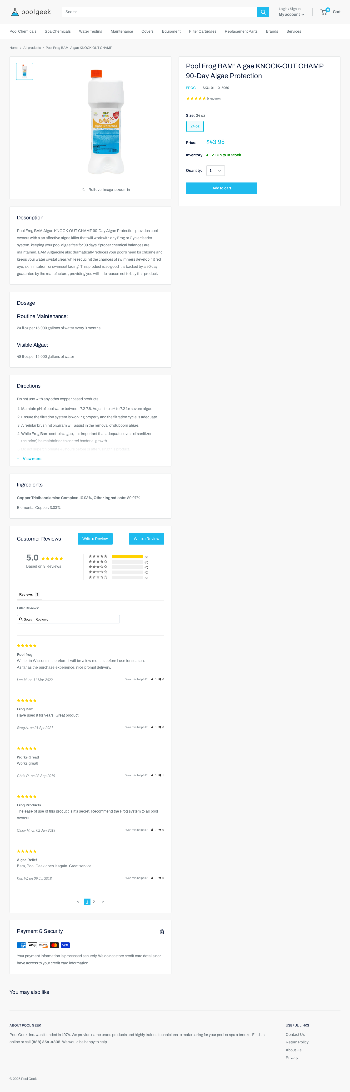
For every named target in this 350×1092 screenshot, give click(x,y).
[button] (153, 679)
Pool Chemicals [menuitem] (23, 31)
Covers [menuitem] (147, 31)
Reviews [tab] (26, 594)
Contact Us (295, 1034)
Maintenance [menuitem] (122, 31)
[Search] (263, 12)
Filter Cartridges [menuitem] (202, 31)
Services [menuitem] (293, 31)
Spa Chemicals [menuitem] (58, 31)
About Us (293, 1050)
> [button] (103, 902)
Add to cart (221, 188)
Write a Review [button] (95, 539)
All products (32, 48)
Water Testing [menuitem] (90, 31)
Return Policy (297, 1042)
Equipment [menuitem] (171, 31)
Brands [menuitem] (272, 31)
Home (14, 48)
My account (289, 14)
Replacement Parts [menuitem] (241, 31)
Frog (191, 88)
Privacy (292, 1058)
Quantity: (194, 171)
